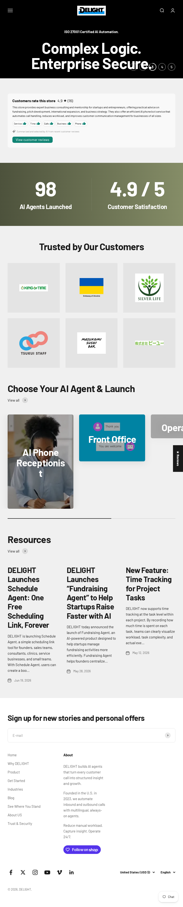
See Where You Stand (24, 806)
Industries (15, 789)
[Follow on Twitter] (23, 872)
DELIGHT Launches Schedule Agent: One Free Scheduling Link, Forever (28, 597)
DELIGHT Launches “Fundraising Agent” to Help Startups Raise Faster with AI (90, 592)
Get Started (16, 780)
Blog (11, 798)
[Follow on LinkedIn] (71, 872)
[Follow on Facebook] (11, 872)
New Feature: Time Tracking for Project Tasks (149, 583)
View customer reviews (32, 140)
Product (14, 772)
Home (12, 755)
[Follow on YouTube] (47, 872)
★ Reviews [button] (178, 458)
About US (15, 815)
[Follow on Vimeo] (59, 872)
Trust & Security (20, 823)
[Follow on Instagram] (35, 872)
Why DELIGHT (18, 763)
